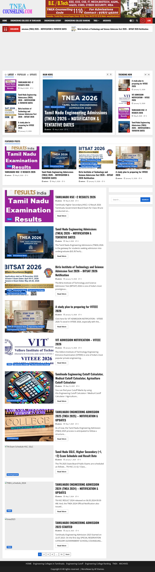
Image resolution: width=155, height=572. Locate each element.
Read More (62, 216)
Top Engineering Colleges (93, 107)
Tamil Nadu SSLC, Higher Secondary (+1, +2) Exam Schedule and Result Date (29, 461)
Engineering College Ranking (77, 20)
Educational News (57, 107)
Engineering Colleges (74, 107)
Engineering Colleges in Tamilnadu (26, 20)
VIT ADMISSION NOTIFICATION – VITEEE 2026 (124, 85)
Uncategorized (12, 438)
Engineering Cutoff (52, 20)
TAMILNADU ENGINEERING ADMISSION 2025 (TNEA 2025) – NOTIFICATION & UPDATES (29, 425)
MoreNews (86, 569)
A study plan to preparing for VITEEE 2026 (10, 127)
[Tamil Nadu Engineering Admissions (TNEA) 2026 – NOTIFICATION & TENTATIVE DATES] (59, 157)
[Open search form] (137, 20)
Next (68, 554)
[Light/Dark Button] (131, 20)
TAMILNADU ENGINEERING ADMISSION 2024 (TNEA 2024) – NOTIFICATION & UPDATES (29, 498)
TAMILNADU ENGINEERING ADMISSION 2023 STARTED (29, 534)
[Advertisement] (77, 50)
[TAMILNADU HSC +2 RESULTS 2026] (22, 157)
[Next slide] (110, 74)
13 (61, 554)
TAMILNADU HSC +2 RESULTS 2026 (10, 85)
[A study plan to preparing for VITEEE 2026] (133, 157)
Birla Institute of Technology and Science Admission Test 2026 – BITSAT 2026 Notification (94, 29)
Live (149, 20)
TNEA (95, 20)
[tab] (9, 75)
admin (48, 129)
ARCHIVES (107, 20)
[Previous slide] (107, 74)
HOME (4, 20)
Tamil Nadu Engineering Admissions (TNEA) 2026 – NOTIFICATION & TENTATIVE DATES (10, 99)
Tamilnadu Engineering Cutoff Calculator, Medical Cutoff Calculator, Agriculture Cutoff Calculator (29, 387)
